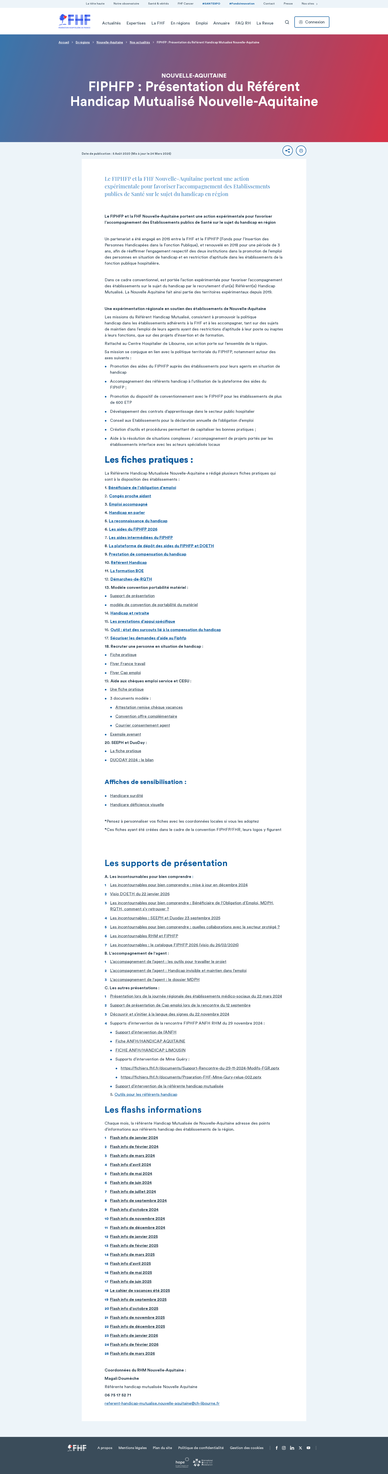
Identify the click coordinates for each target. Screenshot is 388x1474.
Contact (269, 3)
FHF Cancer (185, 3)
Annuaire (221, 23)
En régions (180, 23)
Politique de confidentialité (201, 1448)
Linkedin (292, 1448)
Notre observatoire (126, 3)
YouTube (308, 1448)
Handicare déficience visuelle (137, 805)
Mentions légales (133, 1448)
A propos (104, 1448)
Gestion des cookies (246, 1448)
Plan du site (162, 1448)
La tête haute (95, 3)
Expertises (136, 23)
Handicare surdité (126, 796)
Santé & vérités (158, 3)
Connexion (315, 22)
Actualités (111, 23)
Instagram (284, 1448)
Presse (288, 3)
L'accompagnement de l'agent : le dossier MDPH (155, 980)
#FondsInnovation (241, 3)
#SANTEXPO (211, 3)
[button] (287, 150)
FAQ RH (243, 23)
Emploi (202, 23)
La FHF (158, 23)
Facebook (277, 1448)
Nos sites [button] (308, 3)
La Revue (264, 23)
